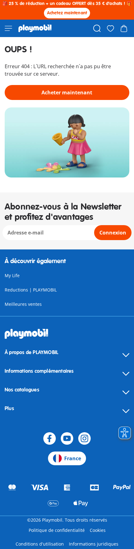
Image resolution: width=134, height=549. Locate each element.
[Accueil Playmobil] (35, 28)
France (72, 458)
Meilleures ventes (23, 304)
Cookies (98, 530)
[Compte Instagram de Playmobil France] (84, 438)
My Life (12, 275)
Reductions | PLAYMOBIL (31, 290)
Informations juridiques (93, 544)
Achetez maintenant (67, 13)
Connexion (112, 232)
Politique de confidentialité (57, 530)
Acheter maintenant (66, 92)
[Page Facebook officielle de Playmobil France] (49, 438)
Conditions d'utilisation (40, 544)
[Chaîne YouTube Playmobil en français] (67, 438)
